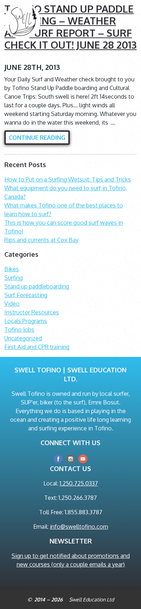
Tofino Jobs (19, 329)
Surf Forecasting (25, 295)
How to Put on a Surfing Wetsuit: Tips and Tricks (67, 179)
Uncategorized (23, 338)
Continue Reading (37, 137)
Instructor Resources (31, 312)
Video (12, 303)
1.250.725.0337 (79, 483)
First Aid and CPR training (36, 346)
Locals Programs (25, 320)
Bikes (11, 269)
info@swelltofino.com (79, 526)
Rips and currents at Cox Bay (41, 239)
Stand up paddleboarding (36, 286)
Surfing (13, 277)
